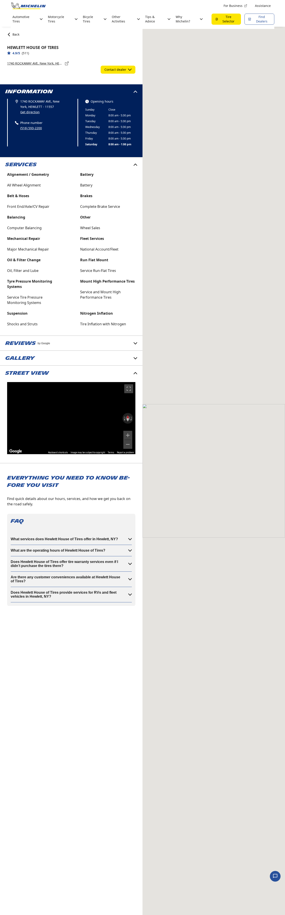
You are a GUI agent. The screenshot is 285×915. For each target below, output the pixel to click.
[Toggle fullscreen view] (128, 388)
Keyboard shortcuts (58, 452)
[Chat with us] (275, 876)
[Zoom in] (127, 435)
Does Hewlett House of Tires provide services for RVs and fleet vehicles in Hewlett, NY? (63, 594)
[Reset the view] (128, 418)
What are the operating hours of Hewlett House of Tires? (58, 550)
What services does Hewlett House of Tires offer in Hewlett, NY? (64, 539)
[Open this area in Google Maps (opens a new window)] (15, 451)
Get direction (30, 112)
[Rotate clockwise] (131, 418)
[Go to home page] (28, 6)
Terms (111, 452)
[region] (71, 418)
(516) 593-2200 (31, 128)
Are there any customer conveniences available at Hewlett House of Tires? (65, 579)
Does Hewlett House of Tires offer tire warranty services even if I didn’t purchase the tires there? (64, 564)
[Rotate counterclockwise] (124, 418)
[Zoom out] (127, 444)
